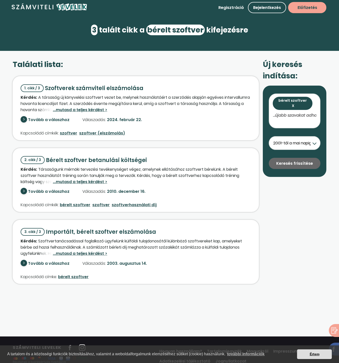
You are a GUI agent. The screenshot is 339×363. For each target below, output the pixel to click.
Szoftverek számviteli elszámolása (83, 88)
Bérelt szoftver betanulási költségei (85, 160)
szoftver (68, 133)
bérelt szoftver (75, 205)
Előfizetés (307, 7)
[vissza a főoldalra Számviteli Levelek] (49, 10)
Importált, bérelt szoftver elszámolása (90, 232)
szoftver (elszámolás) (102, 133)
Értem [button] (314, 354)
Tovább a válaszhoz (48, 120)
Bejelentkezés (267, 7)
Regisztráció (231, 7)
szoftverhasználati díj (134, 205)
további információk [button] (246, 354)
